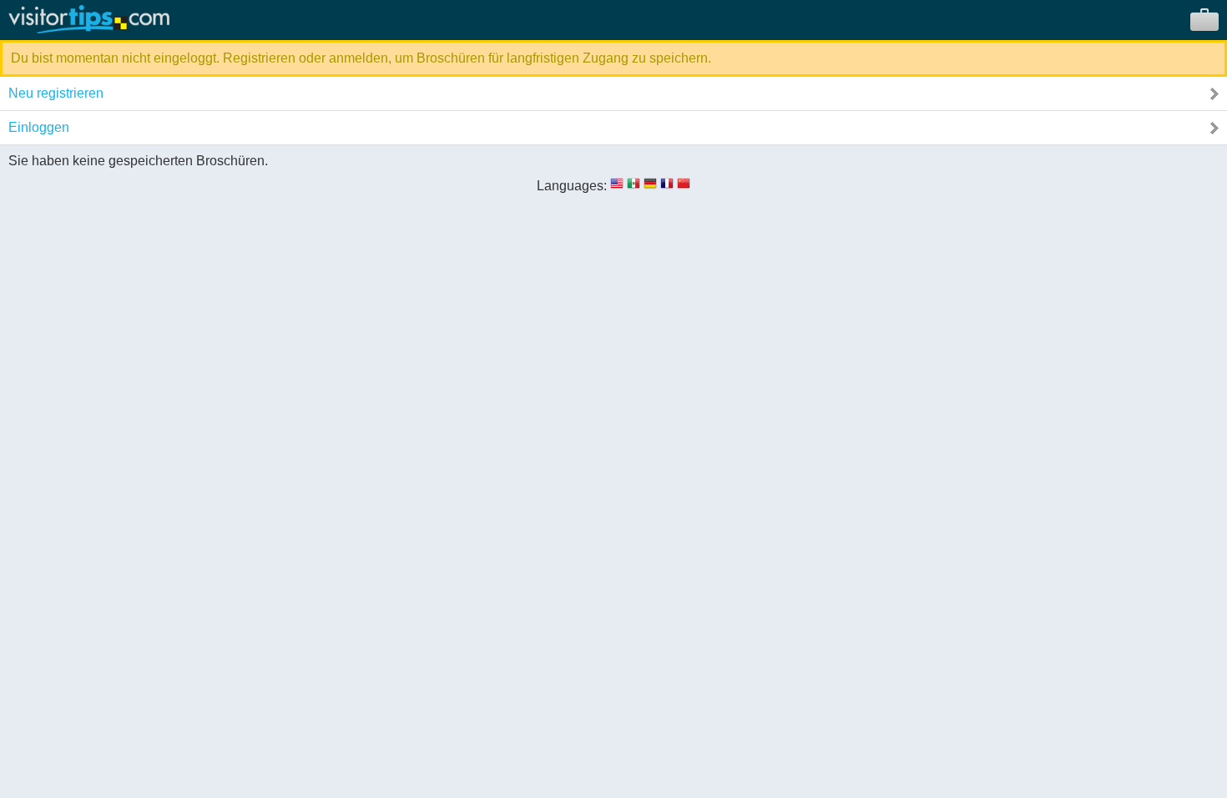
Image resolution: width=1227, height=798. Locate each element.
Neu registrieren (56, 93)
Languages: (572, 186)
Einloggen (38, 127)
